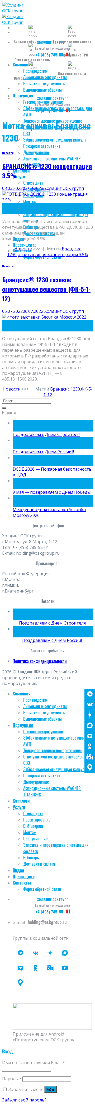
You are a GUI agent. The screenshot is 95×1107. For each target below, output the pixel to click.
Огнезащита (33, 183)
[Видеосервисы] (89, 757)
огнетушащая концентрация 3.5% (53, 254)
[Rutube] (65, 968)
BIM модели (33, 826)
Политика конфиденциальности (40, 661)
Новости (7, 152)
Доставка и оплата (39, 864)
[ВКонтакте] (89, 704)
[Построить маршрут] (89, 767)
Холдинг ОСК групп (64, 188)
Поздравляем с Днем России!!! (43, 452)
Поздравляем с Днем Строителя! (46, 434)
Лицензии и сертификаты (45, 77)
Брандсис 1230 (65, 389)
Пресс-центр (24, 245)
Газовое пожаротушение (43, 731)
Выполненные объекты (42, 90)
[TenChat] (89, 736)
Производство (35, 71)
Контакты (22, 883)
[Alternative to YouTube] (50, 968)
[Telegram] (89, 694)
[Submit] (4, 408)
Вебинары (31, 857)
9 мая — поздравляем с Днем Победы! (52, 492)
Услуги (19, 176)
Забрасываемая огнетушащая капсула (54, 140)
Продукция (23, 95)
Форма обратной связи (42, 889)
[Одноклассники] (89, 746)
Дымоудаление (36, 152)
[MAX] (89, 725)
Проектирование (36, 820)
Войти (50, 1089)
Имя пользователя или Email (33, 1063)
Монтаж (29, 832)
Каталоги (21, 801)
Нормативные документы (44, 83)
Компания (22, 64)
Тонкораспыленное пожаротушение (52, 750)
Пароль (11, 1079)
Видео (18, 870)
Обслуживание (35, 208)
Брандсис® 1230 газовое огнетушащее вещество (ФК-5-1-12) (46, 289)
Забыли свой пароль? (24, 1100)
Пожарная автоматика (41, 146)
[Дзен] (89, 715)
